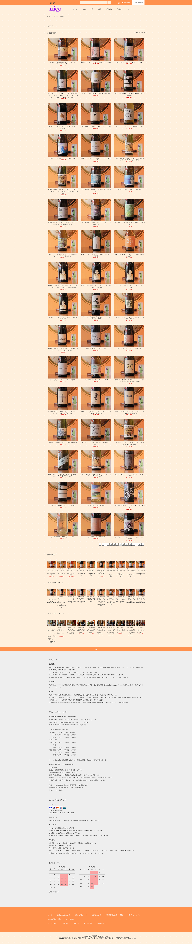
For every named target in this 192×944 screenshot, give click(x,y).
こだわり (83, 9)
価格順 (138, 33)
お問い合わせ (138, 2)
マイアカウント (53, 923)
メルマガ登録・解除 (54, 919)
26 (139, 544)
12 (133, 544)
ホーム (75, 9)
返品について (96, 915)
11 (130, 544)
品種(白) (109, 9)
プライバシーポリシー (135, 915)
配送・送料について (81, 915)
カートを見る (88, 923)
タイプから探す (55, 16)
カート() (127, 2)
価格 (99, 9)
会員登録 (65, 923)
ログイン (76, 923)
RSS (67, 919)
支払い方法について (63, 915)
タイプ (130, 9)
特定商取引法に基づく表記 (114, 915)
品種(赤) (119, 9)
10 (126, 544)
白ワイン (62, 16)
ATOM (72, 919)
